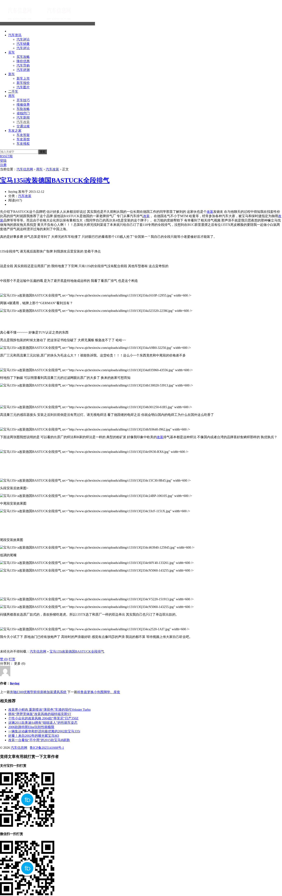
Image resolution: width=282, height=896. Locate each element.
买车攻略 (23, 57)
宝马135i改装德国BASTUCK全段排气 (55, 180)
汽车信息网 (86, 23)
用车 (11, 96)
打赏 (12, 659)
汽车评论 (23, 39)
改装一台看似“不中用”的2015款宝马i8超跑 (39, 740)
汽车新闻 (23, 117)
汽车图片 (23, 87)
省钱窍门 (23, 113)
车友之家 (14, 130)
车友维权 (23, 143)
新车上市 (23, 78)
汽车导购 (23, 65)
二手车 (13, 91)
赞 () (4, 659)
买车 (11, 52)
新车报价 (23, 83)
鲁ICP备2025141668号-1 (47, 747)
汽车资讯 (14, 35)
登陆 (3, 160)
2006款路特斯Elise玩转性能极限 (31, 727)
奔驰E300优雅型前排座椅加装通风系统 (38, 692)
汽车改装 (23, 122)
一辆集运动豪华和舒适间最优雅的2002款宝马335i (44, 731)
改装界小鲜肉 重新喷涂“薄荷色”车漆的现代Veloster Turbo (49, 709)
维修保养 (23, 104)
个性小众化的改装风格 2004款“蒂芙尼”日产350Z (43, 718)
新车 (11, 74)
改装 (210, 211)
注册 (3, 165)
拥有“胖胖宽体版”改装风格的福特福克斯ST (39, 714)
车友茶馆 (23, 139)
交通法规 (23, 126)
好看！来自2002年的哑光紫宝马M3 (33, 735)
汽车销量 (23, 43)
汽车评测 (23, 70)
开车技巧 (23, 100)
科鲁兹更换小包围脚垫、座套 (98, 692)
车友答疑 (23, 135)
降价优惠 (23, 61)
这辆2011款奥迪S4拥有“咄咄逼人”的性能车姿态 (42, 722)
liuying (14, 683)
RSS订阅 (6, 156)
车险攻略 (23, 109)
